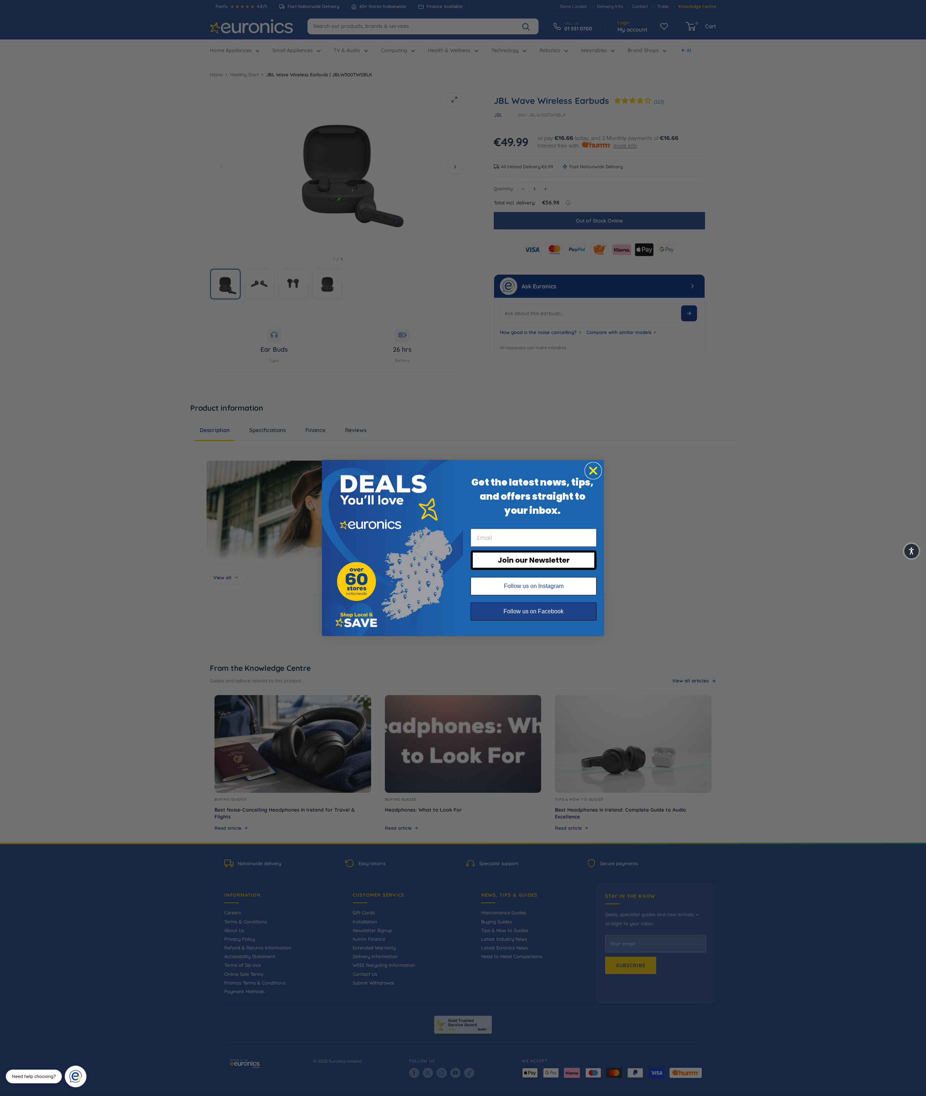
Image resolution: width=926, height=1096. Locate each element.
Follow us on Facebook (534, 611)
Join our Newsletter (534, 560)
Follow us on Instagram (534, 586)
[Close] (84, 1068)
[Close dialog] (593, 471)
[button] (911, 551)
